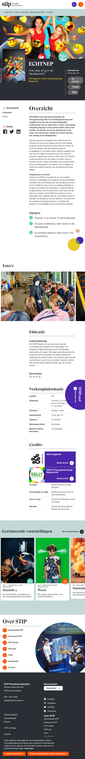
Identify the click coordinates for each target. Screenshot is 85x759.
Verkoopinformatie (37, 12)
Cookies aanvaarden (14, 754)
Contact (11, 667)
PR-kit (5, 117)
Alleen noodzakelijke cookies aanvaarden (48, 754)
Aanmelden (51, 688)
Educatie (24, 12)
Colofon (7, 734)
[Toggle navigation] (80, 4)
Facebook (51, 711)
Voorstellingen (10, 718)
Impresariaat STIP (15, 630)
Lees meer (28, 748)
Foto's (16, 12)
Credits (50, 12)
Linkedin (50, 699)
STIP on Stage (10, 728)
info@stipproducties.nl (13, 701)
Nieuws (7, 722)
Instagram (51, 703)
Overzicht (8, 12)
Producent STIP (15, 636)
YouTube (50, 707)
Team (10, 655)
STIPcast (12, 649)
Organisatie (13, 661)
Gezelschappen (10, 715)
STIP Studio (13, 643)
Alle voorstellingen (70, 532)
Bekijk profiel (62, 463)
